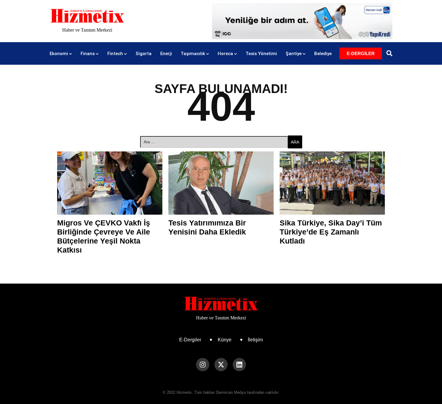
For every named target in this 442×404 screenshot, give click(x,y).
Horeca (225, 53)
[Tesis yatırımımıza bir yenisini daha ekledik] (221, 183)
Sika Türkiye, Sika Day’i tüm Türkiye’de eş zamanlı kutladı (331, 232)
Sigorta (144, 53)
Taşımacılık (193, 53)
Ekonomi (59, 53)
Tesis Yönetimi (261, 53)
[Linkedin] (239, 364)
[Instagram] (202, 364)
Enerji (166, 53)
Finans (88, 53)
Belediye (323, 53)
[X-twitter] (221, 364)
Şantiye (294, 53)
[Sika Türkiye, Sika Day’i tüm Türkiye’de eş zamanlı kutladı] (332, 183)
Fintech (115, 53)
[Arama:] (214, 142)
